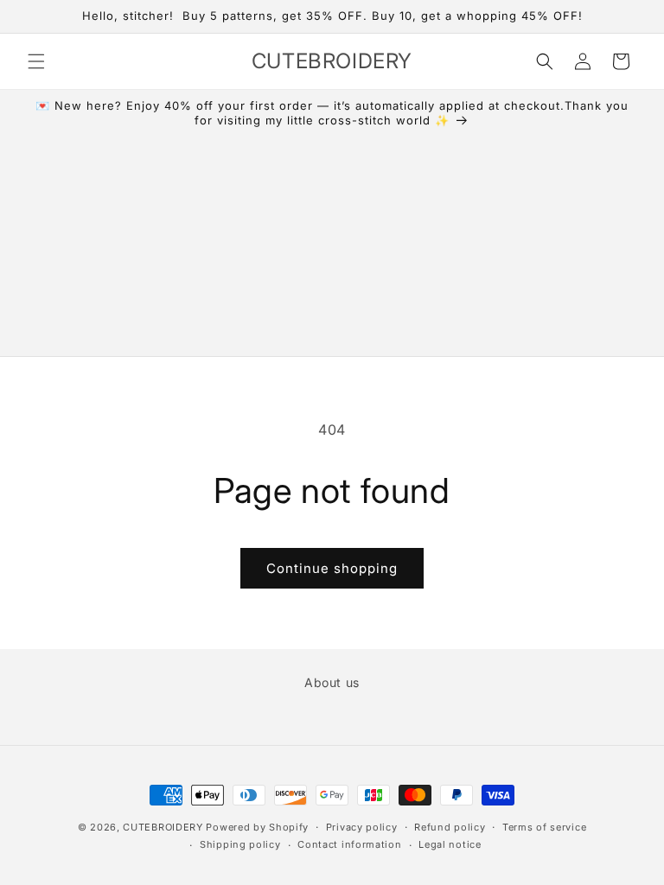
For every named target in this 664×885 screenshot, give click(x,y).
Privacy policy (362, 827)
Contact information (349, 844)
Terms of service (544, 827)
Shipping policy (240, 844)
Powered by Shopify (257, 827)
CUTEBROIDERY (162, 827)
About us (332, 682)
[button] (36, 61)
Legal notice (449, 844)
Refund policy (449, 827)
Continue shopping (332, 568)
